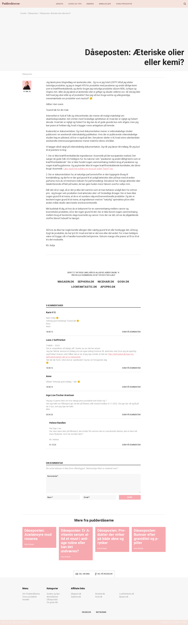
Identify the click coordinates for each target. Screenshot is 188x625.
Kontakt (25, 599)
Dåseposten (33, 13)
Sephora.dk (86, 281)
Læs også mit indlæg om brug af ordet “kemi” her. (88, 168)
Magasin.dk (66, 281)
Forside (23, 13)
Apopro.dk (107, 286)
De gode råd (52, 602)
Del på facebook (105, 574)
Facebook (86, 612)
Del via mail (84, 574)
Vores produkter (124, 4)
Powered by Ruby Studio (173, 622)
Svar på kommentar (131, 332)
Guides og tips (74, 4)
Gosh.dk (123, 281)
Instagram (101, 612)
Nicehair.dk (106, 281)
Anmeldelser (105, 4)
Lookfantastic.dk (84, 286)
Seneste (59, 4)
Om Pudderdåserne (31, 594)
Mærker (90, 4)
